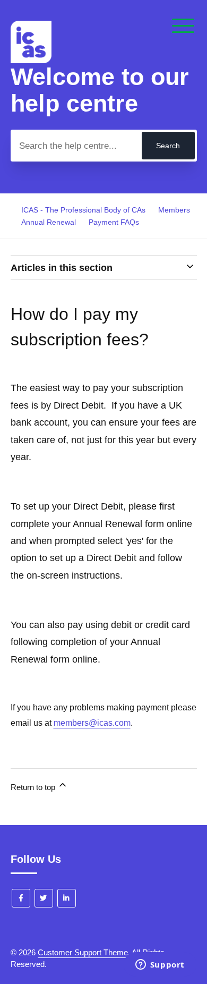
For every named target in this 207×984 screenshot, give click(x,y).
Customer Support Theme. (84, 952)
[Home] (31, 60)
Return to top (34, 787)
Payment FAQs (114, 222)
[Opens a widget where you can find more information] (159, 965)
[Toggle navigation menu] (183, 26)
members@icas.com (92, 722)
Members (174, 210)
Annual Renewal (48, 222)
